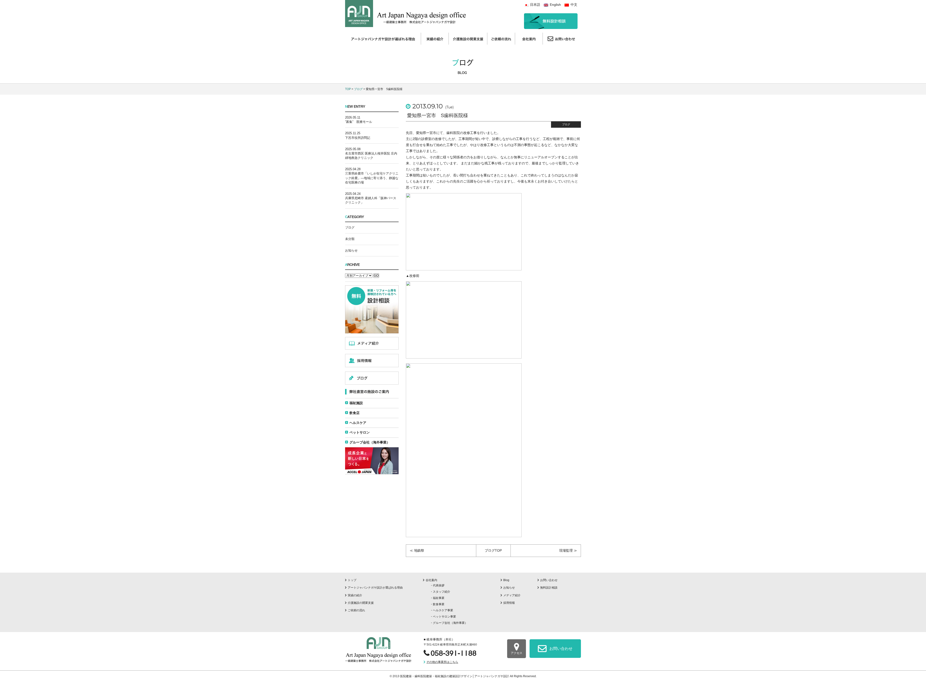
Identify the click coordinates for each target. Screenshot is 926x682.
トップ (352, 580)
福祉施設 (356, 403)
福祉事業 (438, 598)
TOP (348, 89)
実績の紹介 (355, 595)
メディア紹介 (512, 595)
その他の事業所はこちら (442, 662)
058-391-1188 (454, 653)
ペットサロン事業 (444, 616)
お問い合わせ (549, 580)
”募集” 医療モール (358, 122)
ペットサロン (359, 432)
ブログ (358, 89)
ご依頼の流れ (356, 610)
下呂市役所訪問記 (357, 138)
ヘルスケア (357, 423)
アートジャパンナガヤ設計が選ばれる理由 (375, 587)
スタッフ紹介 (441, 591)
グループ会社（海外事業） (369, 442)
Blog (506, 580)
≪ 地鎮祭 (417, 550)
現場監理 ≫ (568, 550)
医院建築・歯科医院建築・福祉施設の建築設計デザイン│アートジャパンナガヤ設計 (455, 676)
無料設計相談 (549, 587)
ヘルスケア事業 (443, 610)
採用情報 (509, 603)
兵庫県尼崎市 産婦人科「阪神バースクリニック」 (370, 200)
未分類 (349, 239)
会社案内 (431, 580)
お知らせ (351, 250)
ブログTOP (493, 550)
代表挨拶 (438, 585)
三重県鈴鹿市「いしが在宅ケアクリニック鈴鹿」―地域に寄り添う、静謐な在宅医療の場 (371, 178)
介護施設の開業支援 (361, 603)
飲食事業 (438, 604)
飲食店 (354, 413)
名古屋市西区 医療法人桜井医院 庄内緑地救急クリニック (371, 156)
